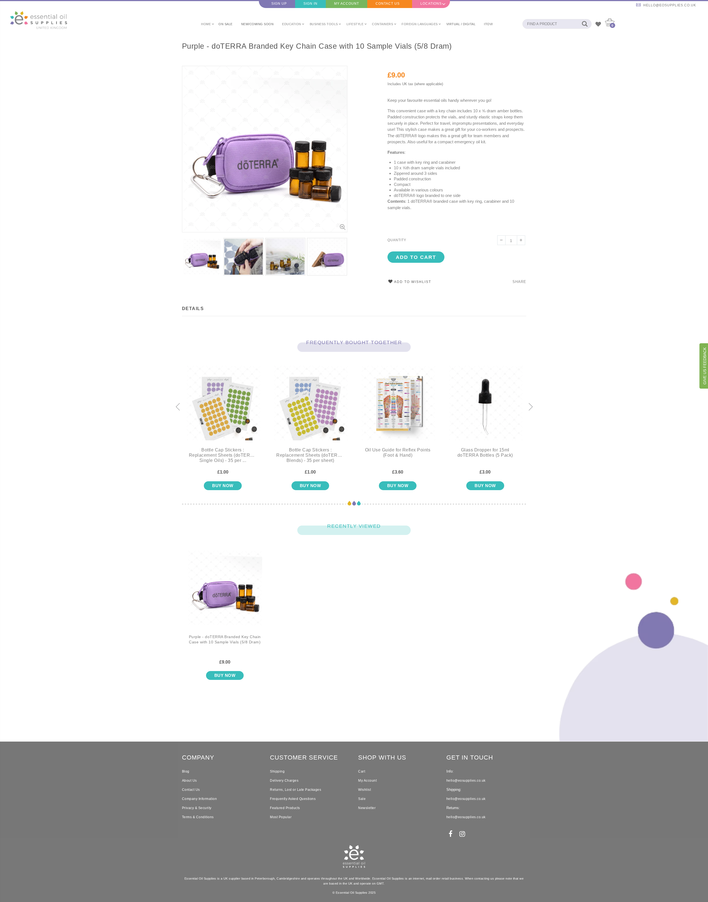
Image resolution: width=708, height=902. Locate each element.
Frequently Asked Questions (293, 799)
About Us (189, 781)
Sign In (310, 4)
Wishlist (364, 790)
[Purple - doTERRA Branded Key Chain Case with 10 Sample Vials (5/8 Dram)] (225, 592)
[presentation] (188, 255)
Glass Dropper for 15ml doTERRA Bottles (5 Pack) (485, 453)
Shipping (277, 771)
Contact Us (388, 4)
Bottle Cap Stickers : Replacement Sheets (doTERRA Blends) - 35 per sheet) (310, 455)
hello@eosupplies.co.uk (669, 5)
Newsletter (367, 808)
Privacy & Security (197, 808)
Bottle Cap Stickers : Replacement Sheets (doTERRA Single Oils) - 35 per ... (223, 455)
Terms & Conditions (198, 817)
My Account (346, 4)
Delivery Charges (284, 781)
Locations (431, 4)
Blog (185, 771)
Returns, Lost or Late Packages (295, 790)
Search (584, 23)
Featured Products (285, 808)
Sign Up (279, 4)
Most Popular (280, 817)
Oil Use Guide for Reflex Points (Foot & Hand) (398, 453)
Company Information (199, 799)
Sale (362, 799)
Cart (361, 771)
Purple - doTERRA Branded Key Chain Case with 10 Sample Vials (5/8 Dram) (317, 46)
